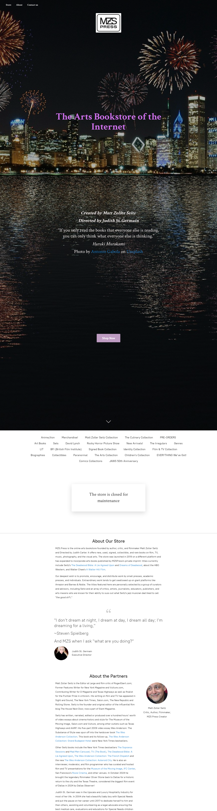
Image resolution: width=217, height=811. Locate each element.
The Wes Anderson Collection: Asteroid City (88, 760)
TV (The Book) (98, 751)
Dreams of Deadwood (130, 565)
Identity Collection (134, 449)
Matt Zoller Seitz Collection (101, 437)
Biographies (38, 455)
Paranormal (80, 455)
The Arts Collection (106, 455)
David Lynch (73, 443)
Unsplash (135, 252)
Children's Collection (137, 455)
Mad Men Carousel (80, 751)
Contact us (32, 4)
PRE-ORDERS (168, 437)
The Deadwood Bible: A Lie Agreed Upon (92, 565)
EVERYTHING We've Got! (171, 455)
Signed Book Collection (102, 449)
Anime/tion (48, 437)
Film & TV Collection (164, 449)
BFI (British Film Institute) (66, 449)
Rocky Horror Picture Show (103, 443)
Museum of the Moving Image (106, 768)
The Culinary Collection (139, 437)
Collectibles (59, 455)
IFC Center (129, 768)
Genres (178, 443)
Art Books (40, 443)
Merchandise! (70, 437)
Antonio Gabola (105, 252)
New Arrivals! (135, 443)
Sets (55, 443)
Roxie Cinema (79, 772)
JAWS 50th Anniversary (123, 461)
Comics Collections (90, 461)
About (19, 4)
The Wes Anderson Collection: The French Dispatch (101, 756)
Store (8, 4)
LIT (41, 449)
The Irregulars (158, 443)
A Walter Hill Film (95, 569)
